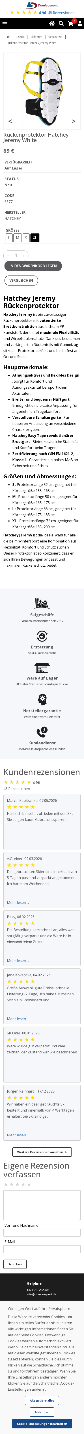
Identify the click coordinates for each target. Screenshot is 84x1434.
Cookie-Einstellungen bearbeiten (42, 1424)
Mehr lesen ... (18, 902)
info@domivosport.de (41, 1294)
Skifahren (36, 37)
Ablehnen (42, 1412)
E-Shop (20, 37)
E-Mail (9, 1241)
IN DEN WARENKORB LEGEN (33, 265)
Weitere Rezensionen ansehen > (42, 1152)
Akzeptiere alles (42, 1400)
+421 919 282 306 (38, 1290)
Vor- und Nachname (21, 1225)
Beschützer (55, 37)
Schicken (15, 1264)
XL (35, 237)
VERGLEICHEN (21, 280)
